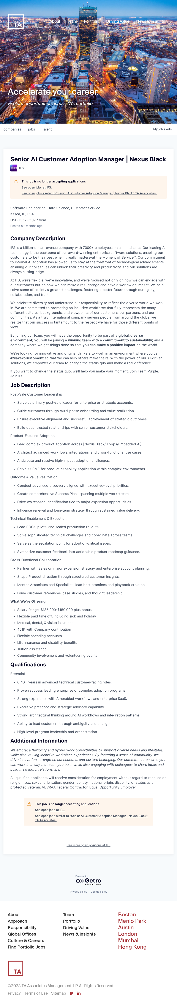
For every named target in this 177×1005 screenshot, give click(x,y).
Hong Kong (132, 947)
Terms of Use (36, 993)
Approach (17, 921)
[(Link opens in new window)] (71, 993)
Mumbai (128, 940)
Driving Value (76, 927)
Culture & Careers (26, 940)
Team (68, 914)
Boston (127, 914)
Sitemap (58, 993)
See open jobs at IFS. (37, 187)
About (14, 914)
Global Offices (22, 934)
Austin (126, 927)
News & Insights (79, 934)
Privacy (14, 993)
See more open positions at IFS (89, 845)
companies (12, 129)
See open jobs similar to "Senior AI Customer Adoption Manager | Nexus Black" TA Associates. (89, 193)
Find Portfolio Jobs (27, 947)
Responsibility (22, 927)
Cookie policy (99, 891)
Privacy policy (78, 891)
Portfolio (71, 921)
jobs (31, 129)
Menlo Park (132, 921)
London (127, 934)
